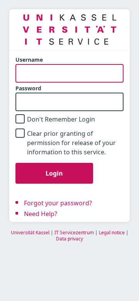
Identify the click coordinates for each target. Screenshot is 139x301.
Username (29, 59)
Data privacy (69, 238)
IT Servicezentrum (74, 232)
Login (54, 173)
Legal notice (112, 232)
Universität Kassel (30, 232)
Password (28, 88)
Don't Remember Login (61, 119)
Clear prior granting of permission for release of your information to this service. (71, 142)
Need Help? (40, 214)
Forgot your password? (58, 203)
